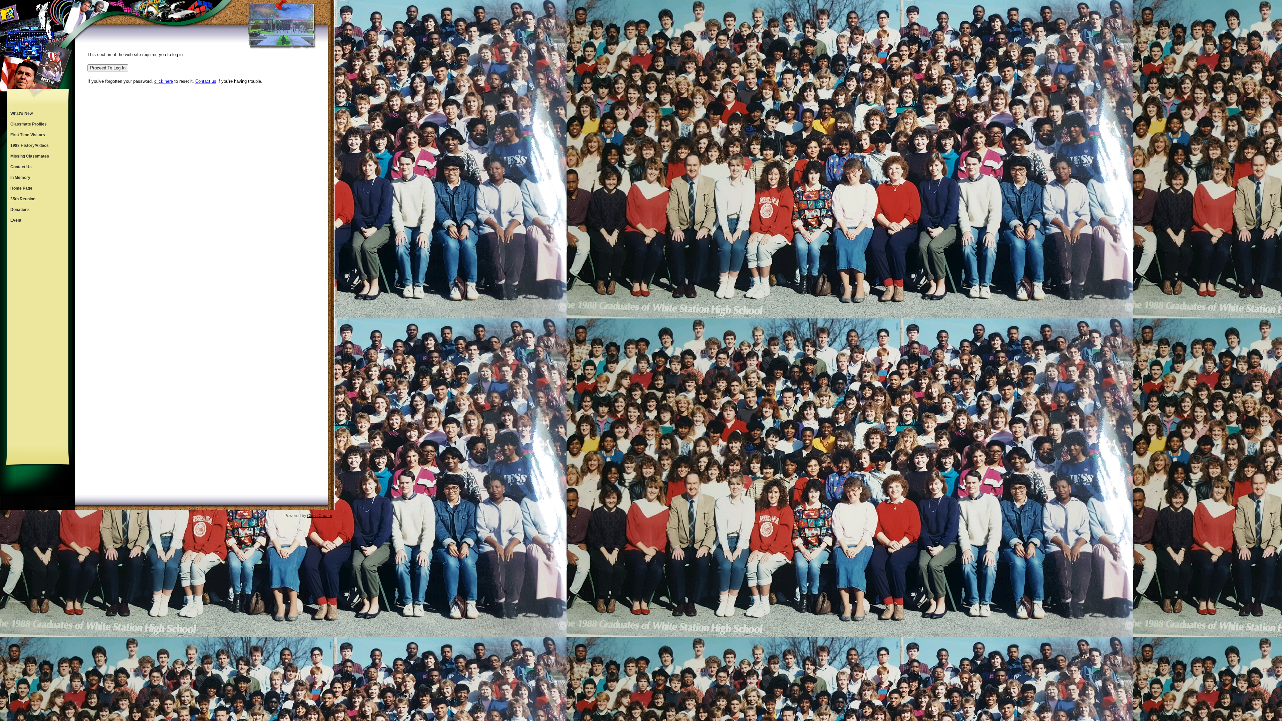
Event (15, 220)
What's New (21, 113)
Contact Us (21, 167)
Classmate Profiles (28, 124)
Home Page (21, 188)
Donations (20, 209)
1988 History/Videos (29, 145)
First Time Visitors (27, 135)
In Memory (20, 177)
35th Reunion (22, 199)
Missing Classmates (29, 156)
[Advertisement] (37, 336)
